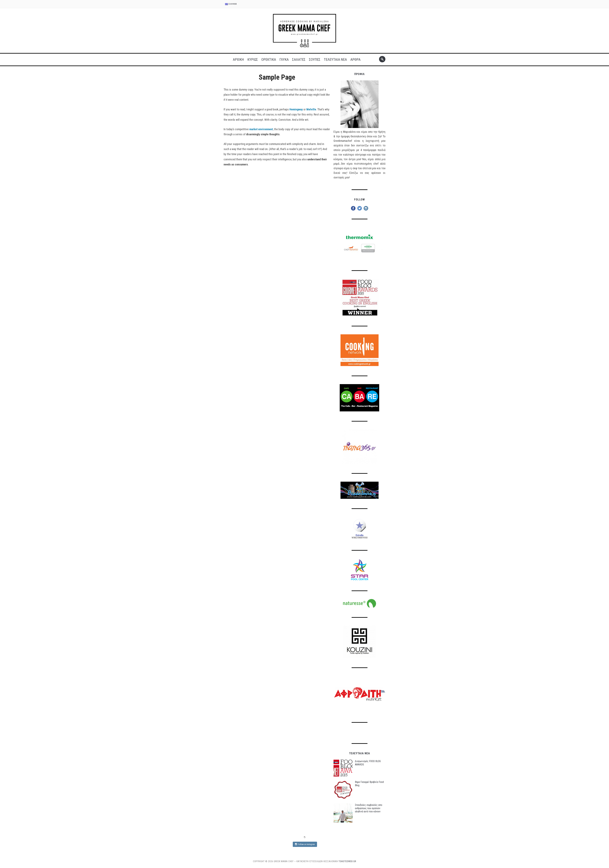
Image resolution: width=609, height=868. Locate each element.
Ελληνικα (233, 4)
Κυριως (252, 60)
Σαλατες (298, 60)
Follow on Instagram (306, 844)
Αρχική (238, 60)
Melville (311, 109)
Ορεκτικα (268, 60)
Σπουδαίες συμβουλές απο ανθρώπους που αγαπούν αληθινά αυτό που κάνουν (368, 808)
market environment (261, 129)
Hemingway (296, 109)
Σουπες (314, 60)
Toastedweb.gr (347, 861)
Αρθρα (355, 60)
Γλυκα (284, 60)
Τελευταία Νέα (335, 60)
